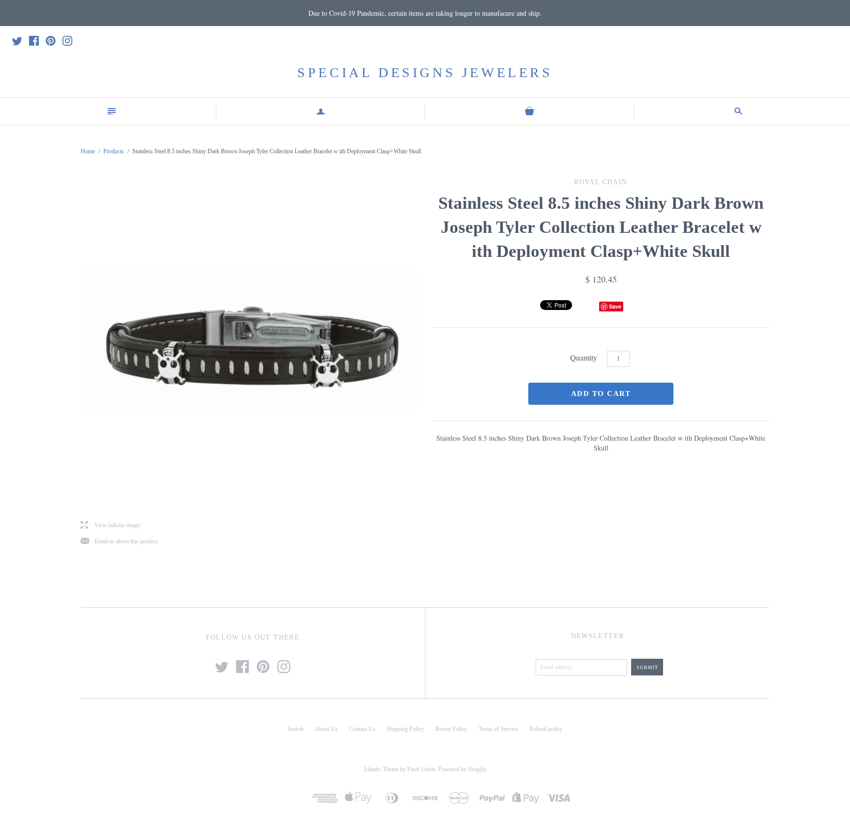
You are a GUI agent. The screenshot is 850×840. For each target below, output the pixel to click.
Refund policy (545, 729)
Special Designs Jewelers (424, 72)
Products (113, 151)
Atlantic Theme (380, 769)
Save (615, 306)
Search (296, 729)
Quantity (583, 357)
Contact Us (362, 729)
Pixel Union (421, 769)
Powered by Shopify (462, 769)
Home (88, 151)
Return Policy (451, 729)
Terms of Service (498, 729)
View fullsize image (110, 525)
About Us (326, 729)
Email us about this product (119, 541)
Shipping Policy (405, 729)
